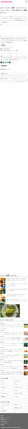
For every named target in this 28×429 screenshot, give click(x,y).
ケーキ (2, 381)
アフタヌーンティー (19, 387)
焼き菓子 (3, 396)
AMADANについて (5, 419)
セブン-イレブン (21, 76)
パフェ (2, 384)
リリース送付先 (4, 423)
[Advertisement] (14, 148)
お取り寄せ (3, 411)
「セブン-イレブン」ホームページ (7, 53)
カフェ (2, 408)
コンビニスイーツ (5, 76)
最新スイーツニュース (5, 417)
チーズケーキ (4, 393)
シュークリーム (13, 76)
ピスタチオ (3, 387)
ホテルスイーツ (18, 404)
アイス (2, 390)
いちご (16, 384)
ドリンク (17, 396)
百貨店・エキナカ (18, 408)
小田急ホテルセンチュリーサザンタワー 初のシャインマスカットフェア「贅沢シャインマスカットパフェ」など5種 (11, 326)
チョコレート (18, 381)
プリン (16, 390)
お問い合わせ (4, 421)
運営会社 (3, 424)
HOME (2, 415)
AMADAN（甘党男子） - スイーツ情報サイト (8, 78)
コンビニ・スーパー (5, 404)
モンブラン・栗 (18, 393)
